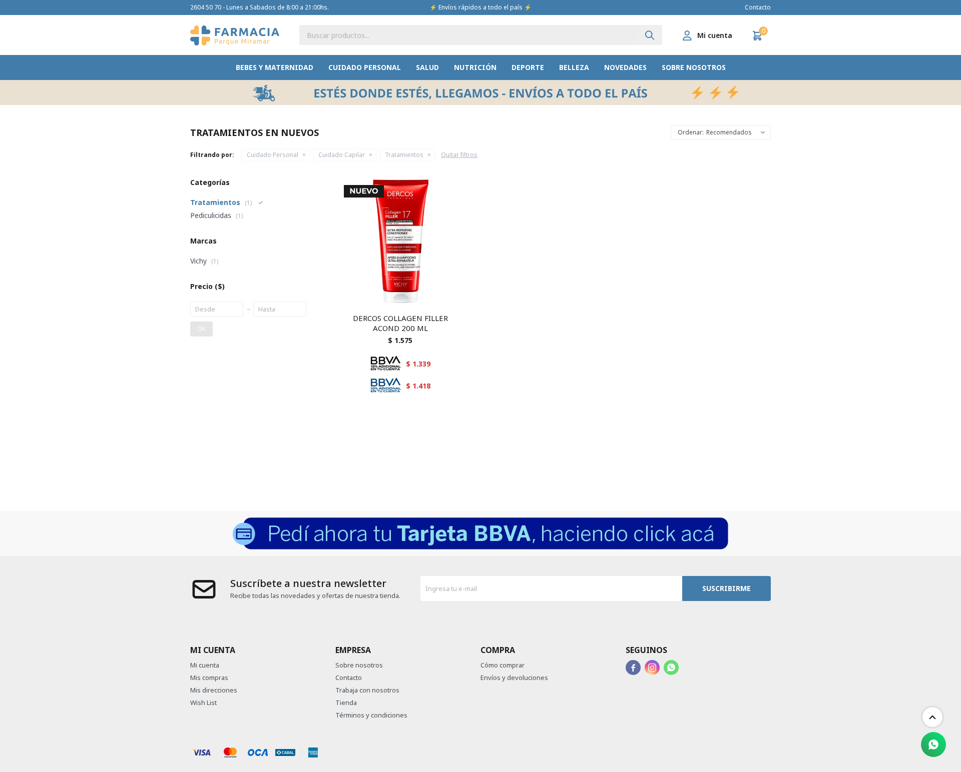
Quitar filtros (459, 154)
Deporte (528, 67)
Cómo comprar (502, 665)
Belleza (574, 67)
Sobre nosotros (694, 67)
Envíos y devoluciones (514, 677)
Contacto (758, 7)
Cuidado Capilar (341, 154)
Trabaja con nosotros (367, 690)
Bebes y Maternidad (274, 67)
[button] (649, 35)
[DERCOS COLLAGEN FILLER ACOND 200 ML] (400, 242)
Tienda (346, 702)
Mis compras (209, 677)
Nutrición (475, 67)
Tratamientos (404, 154)
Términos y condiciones (371, 715)
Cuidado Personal (364, 67)
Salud (427, 67)
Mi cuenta (204, 665)
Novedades (625, 67)
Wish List (203, 702)
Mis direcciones (213, 690)
